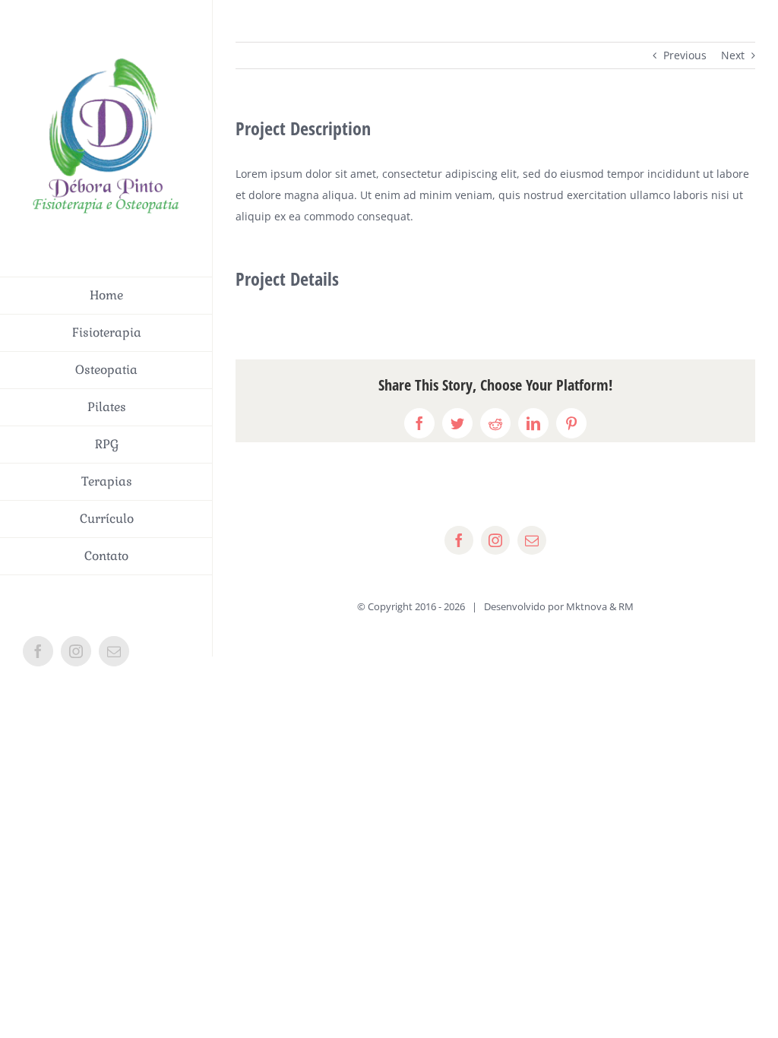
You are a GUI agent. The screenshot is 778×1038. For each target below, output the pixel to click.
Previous (685, 55)
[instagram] (495, 540)
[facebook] (458, 540)
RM (626, 606)
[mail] (531, 540)
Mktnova (586, 606)
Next (733, 55)
